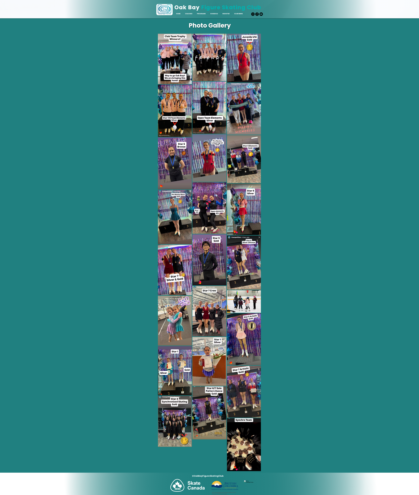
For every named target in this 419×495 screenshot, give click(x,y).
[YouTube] (261, 14)
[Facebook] (257, 14)
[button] (201, 13)
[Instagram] (253, 14)
